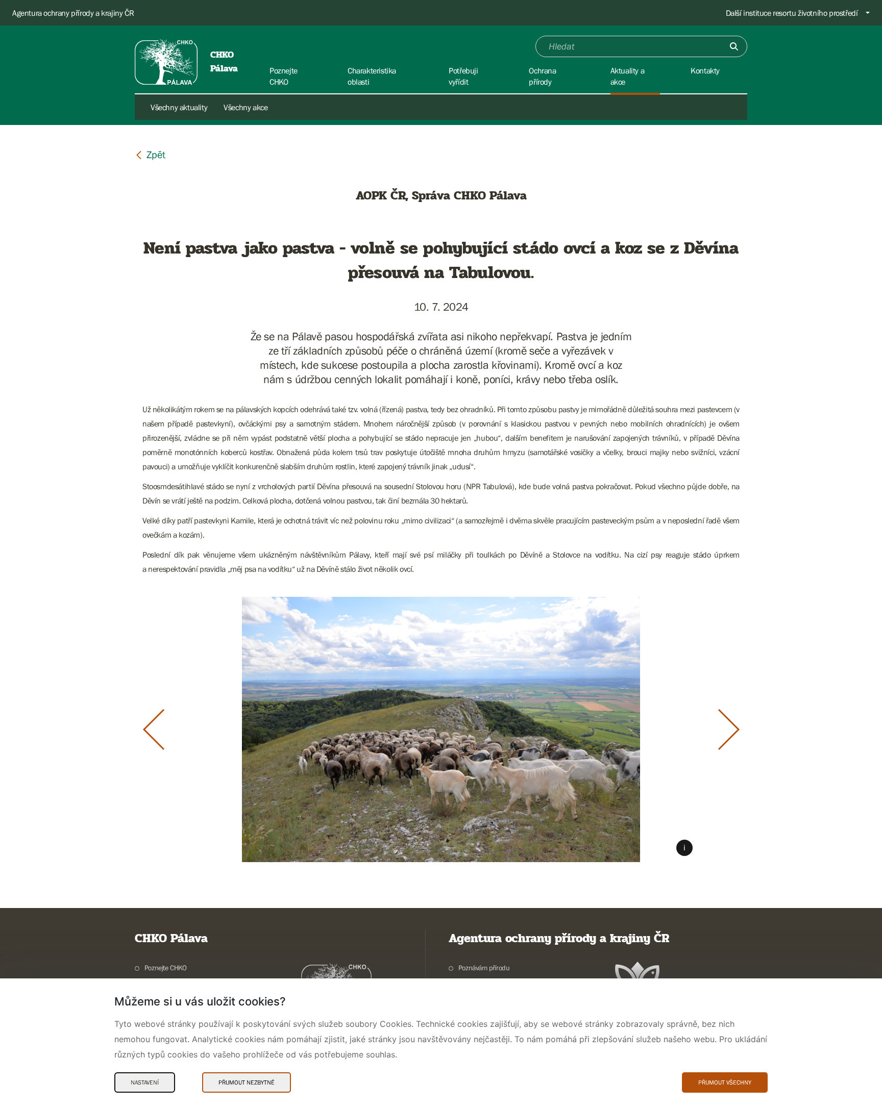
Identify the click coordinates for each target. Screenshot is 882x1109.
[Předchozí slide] (153, 729)
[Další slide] (729, 729)
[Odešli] (734, 46)
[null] (150, 154)
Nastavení (145, 1082)
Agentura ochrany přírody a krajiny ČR (73, 12)
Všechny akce (245, 107)
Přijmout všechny (724, 1082)
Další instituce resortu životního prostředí (792, 12)
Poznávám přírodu (483, 968)
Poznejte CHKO (165, 968)
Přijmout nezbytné (246, 1082)
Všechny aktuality (179, 107)
